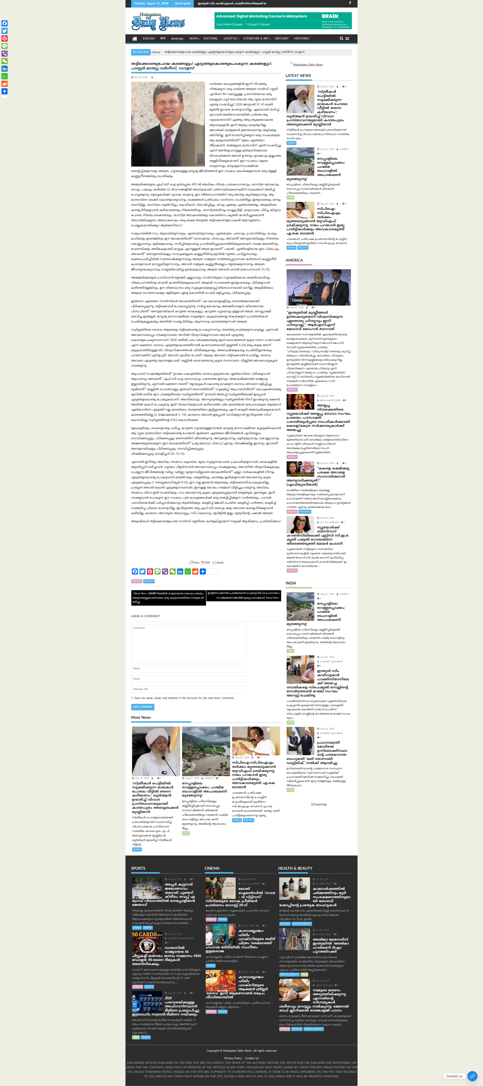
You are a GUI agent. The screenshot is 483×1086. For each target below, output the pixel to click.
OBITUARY (281, 39)
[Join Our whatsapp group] (472, 1076)
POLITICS (248, 820)
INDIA (186, 833)
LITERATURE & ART (256, 39)
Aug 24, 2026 (174, 993)
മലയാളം (177, 39)
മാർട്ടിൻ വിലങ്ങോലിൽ (180, 938)
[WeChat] (4, 61)
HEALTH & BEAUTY (302, 923)
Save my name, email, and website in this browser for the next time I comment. (185, 698)
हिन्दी (162, 39)
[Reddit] (4, 84)
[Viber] (4, 53)
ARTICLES (149, 581)
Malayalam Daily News (308, 65)
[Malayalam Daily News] (135, 38)
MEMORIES (301, 39)
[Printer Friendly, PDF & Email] (206, 562)
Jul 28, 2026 (322, 879)
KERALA (137, 849)
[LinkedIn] (4, 68)
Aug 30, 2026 (242, 757)
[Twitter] (4, 31)
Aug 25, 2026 (174, 934)
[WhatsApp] (4, 76)
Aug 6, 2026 (247, 926)
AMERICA (136, 581)
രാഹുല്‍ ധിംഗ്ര (323, 883)
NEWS (193, 39)
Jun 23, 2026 (322, 981)
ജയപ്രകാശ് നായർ (330, 400)
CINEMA (222, 919)
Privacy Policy (233, 1058)
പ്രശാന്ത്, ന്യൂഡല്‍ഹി (331, 661)
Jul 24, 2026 (322, 930)
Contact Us (252, 1058)
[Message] (4, 46)
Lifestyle (230, 39)
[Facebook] (4, 23)
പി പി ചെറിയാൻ (328, 522)
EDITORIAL (211, 39)
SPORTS (148, 927)
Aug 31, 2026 (142, 778)
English (149, 39)
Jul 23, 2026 (248, 972)
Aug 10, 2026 (248, 879)
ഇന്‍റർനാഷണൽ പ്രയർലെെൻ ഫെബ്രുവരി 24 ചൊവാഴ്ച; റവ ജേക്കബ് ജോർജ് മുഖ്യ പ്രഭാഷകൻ (244, 595)
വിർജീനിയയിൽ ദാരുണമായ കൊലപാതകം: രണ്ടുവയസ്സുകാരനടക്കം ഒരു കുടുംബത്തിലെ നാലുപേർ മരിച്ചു (168, 598)
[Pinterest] (4, 38)
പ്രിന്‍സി (208, 778)
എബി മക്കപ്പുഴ (323, 985)
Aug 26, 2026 (174, 879)
